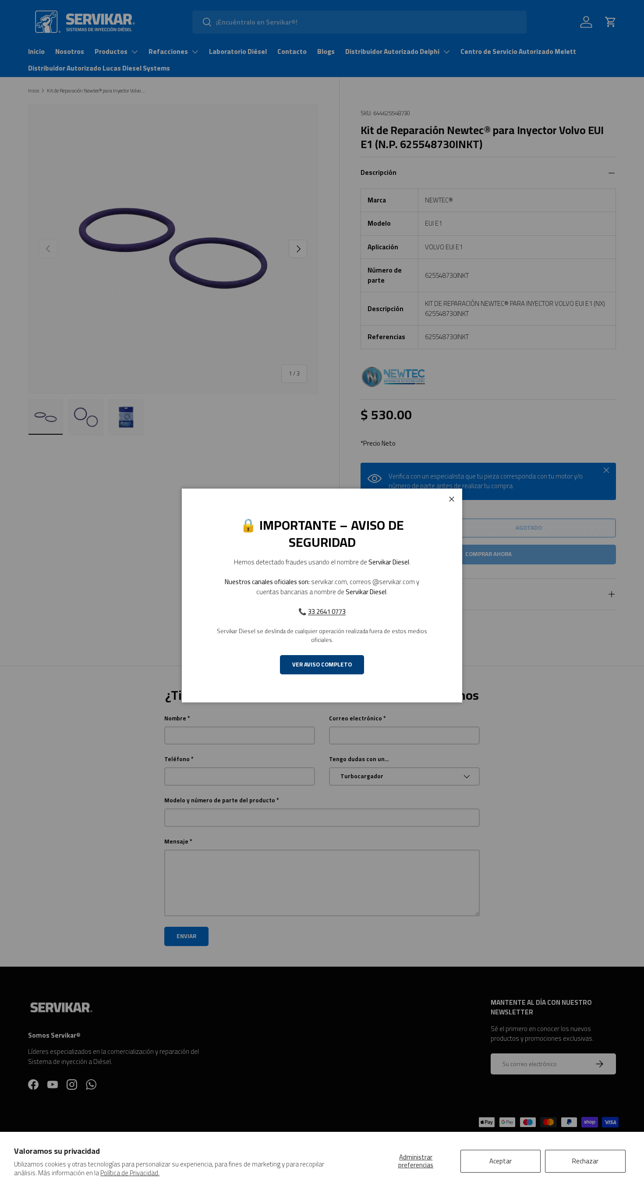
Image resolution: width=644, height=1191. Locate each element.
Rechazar (585, 1161)
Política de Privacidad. (129, 1172)
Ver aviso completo (322, 664)
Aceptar (500, 1161)
